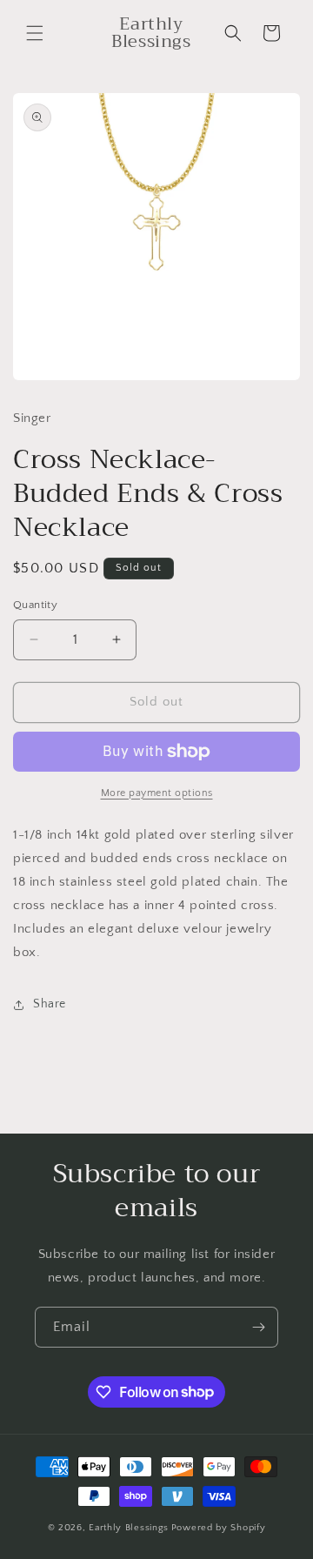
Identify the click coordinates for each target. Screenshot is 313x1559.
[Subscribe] (258, 1327)
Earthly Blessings (129, 1527)
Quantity (35, 605)
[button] (35, 33)
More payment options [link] (157, 793)
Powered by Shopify (218, 1527)
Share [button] (49, 1004)
